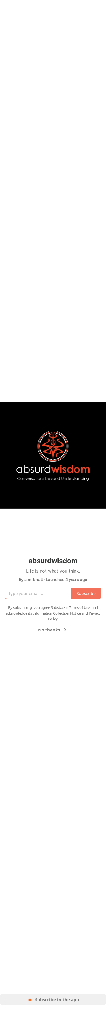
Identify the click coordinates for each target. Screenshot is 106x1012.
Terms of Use (79, 607)
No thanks (49, 629)
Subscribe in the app (57, 999)
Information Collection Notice (57, 613)
